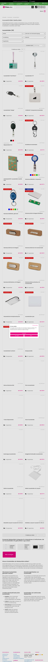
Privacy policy (35, 325)
